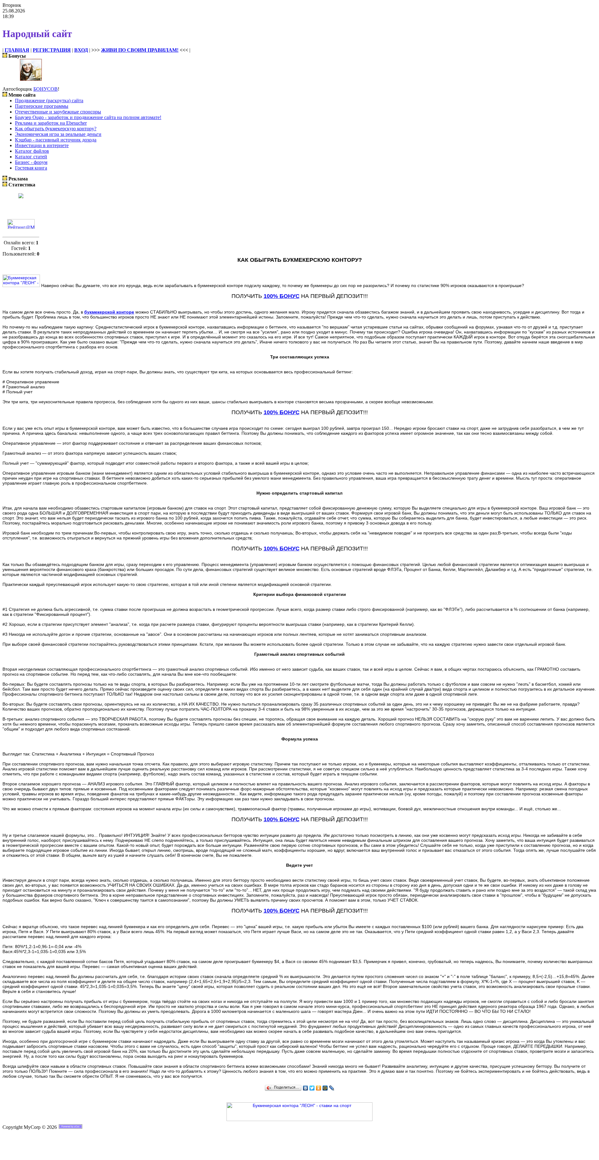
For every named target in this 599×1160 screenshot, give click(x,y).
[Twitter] (312, 1088)
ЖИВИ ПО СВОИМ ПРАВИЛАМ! (139, 50)
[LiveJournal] (332, 1088)
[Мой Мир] (325, 1088)
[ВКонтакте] (305, 1088)
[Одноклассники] (318, 1088)
